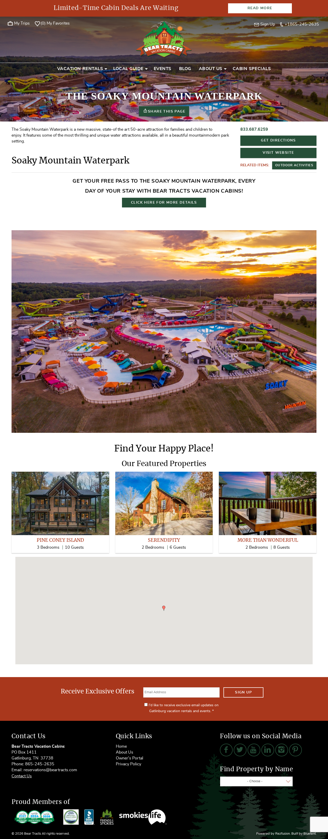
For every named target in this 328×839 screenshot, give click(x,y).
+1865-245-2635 (302, 24)
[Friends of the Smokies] (107, 817)
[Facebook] (226, 750)
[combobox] (256, 781)
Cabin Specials (252, 69)
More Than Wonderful (268, 540)
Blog (185, 69)
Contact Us (22, 776)
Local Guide (128, 69)
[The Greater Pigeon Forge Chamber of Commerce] (71, 817)
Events (162, 69)
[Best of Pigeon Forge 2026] (35, 817)
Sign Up (243, 692)
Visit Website (278, 152)
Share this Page (166, 111)
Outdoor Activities (294, 165)
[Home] (164, 39)
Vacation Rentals (80, 69)
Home (121, 746)
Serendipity (164, 540)
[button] (163, 608)
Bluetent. (309, 833)
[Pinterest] (295, 750)
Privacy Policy (128, 764)
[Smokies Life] (143, 817)
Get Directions (278, 140)
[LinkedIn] (267, 750)
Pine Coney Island (60, 540)
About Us (210, 69)
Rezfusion (282, 833)
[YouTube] (254, 750)
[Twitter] (240, 750)
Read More (260, 8)
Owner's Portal (129, 758)
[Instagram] (281, 750)
